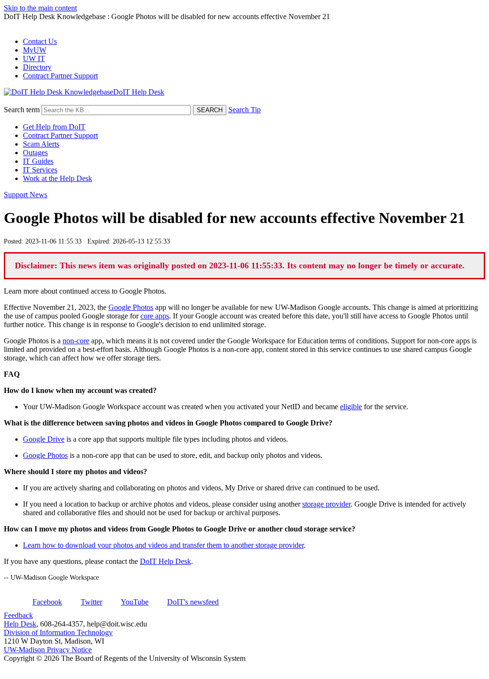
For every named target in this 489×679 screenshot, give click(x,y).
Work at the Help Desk (57, 178)
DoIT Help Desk (165, 561)
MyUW (34, 50)
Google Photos (130, 307)
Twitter (91, 602)
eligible (351, 407)
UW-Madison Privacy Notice (48, 650)
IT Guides (38, 161)
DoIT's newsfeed (193, 602)
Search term (22, 110)
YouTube (135, 602)
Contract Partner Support (60, 76)
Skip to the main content (40, 8)
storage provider (326, 504)
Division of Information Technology (58, 632)
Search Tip (244, 110)
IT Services (40, 170)
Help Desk (20, 624)
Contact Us (40, 41)
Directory (37, 67)
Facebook (47, 602)
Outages (35, 153)
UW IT (34, 58)
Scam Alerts (41, 144)
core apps (154, 316)
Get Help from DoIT (54, 127)
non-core (76, 341)
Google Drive (43, 439)
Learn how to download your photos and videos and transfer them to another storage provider (163, 545)
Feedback (18, 615)
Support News (25, 195)
